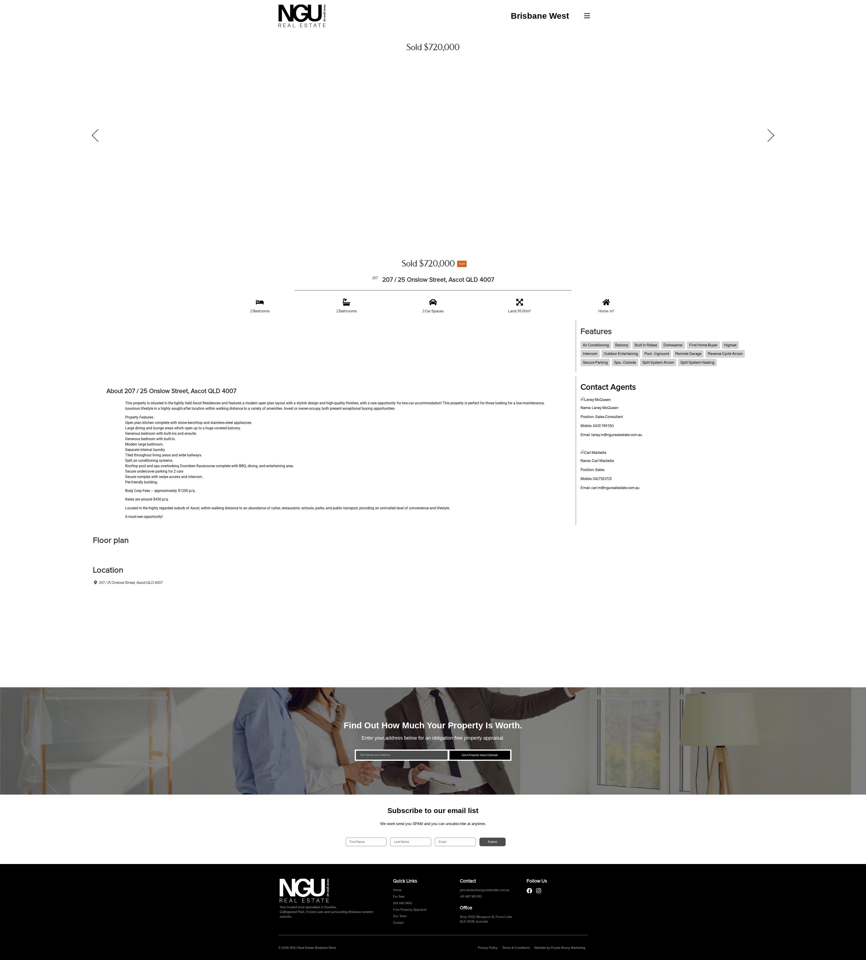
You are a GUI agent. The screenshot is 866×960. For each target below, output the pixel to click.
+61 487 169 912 (471, 896)
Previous (95, 135)
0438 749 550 (603, 426)
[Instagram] (538, 891)
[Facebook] (529, 891)
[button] (587, 15)
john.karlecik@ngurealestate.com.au (484, 890)
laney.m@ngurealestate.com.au (616, 435)
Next (771, 135)
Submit (492, 841)
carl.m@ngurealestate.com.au (615, 488)
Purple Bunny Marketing (568, 947)
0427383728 (602, 479)
